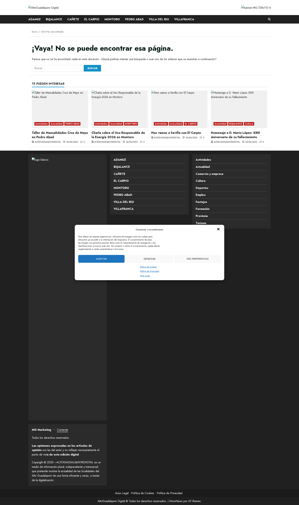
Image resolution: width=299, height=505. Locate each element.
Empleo (201, 195)
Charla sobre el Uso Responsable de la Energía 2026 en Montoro (118, 135)
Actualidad (56, 123)
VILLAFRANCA (184, 19)
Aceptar (101, 259)
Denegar (149, 259)
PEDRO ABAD (134, 19)
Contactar (62, 430)
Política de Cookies (148, 266)
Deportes (202, 188)
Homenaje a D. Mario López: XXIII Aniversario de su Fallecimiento (235, 135)
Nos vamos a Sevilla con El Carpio (176, 133)
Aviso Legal (145, 275)
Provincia (202, 216)
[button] (219, 229)
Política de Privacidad (149, 271)
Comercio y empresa (209, 174)
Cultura (249, 123)
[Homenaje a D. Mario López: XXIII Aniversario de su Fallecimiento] (239, 109)
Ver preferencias (198, 259)
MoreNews (176, 501)
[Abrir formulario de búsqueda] (269, 19)
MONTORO (112, 19)
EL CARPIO (91, 19)
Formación (202, 209)
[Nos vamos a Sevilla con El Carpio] (179, 109)
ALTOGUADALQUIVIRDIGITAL (48, 142)
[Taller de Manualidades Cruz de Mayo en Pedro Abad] (60, 109)
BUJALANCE (54, 19)
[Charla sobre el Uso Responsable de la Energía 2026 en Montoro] (120, 109)
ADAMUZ (34, 19)
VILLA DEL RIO (159, 19)
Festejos (201, 202)
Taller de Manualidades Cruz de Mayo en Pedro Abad (60, 135)
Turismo (201, 223)
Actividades (41, 123)
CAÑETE (73, 19)
